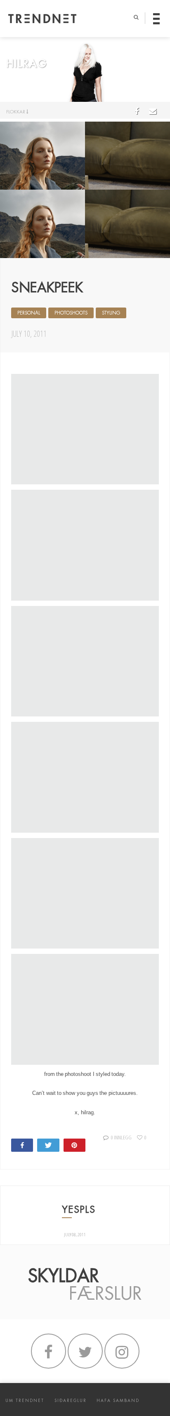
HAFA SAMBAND (118, 1400)
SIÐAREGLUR (70, 1400)
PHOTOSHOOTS (70, 313)
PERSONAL (28, 313)
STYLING (111, 313)
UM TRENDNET (24, 1400)
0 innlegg (121, 1137)
